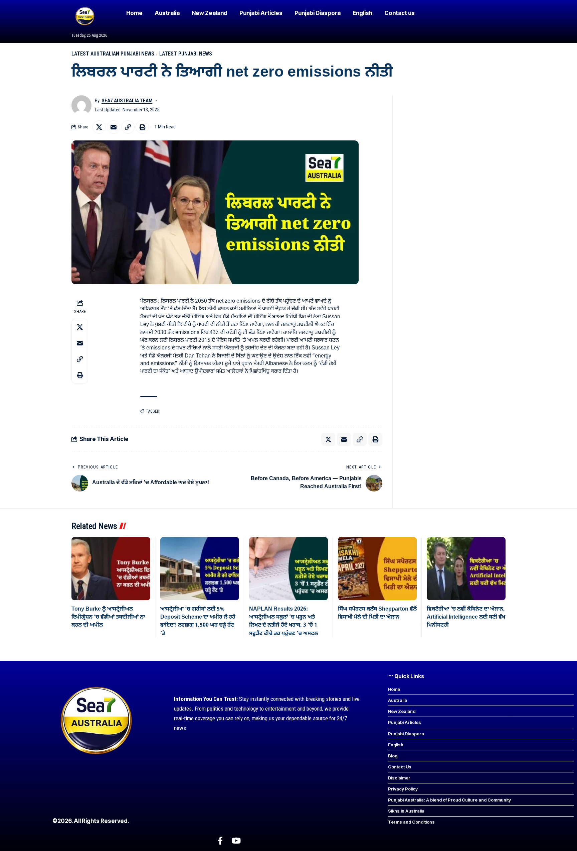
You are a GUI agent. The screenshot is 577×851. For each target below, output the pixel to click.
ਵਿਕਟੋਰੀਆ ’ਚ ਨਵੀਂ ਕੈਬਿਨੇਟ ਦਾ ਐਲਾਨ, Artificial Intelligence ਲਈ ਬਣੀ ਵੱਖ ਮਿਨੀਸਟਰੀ (466, 617)
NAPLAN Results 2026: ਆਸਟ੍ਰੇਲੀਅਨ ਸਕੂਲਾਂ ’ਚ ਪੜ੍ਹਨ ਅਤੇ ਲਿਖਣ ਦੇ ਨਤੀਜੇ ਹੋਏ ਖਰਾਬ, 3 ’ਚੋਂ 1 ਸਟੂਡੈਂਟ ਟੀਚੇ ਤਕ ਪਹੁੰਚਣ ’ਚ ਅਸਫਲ (283, 621)
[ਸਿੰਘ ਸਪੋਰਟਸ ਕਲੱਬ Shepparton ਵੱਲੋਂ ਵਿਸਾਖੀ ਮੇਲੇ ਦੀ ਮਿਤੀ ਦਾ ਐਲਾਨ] (377, 568)
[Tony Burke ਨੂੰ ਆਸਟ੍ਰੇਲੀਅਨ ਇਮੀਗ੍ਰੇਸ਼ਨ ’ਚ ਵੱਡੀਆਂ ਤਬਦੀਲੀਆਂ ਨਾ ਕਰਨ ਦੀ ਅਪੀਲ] (110, 568)
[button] (128, 127)
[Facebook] (220, 841)
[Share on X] (99, 127)
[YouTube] (236, 841)
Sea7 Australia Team (127, 101)
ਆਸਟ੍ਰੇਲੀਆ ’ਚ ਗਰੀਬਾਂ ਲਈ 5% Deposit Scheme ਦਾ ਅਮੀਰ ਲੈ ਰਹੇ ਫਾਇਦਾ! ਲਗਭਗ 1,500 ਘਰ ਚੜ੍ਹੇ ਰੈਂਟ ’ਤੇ (197, 621)
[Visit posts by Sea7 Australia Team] (81, 105)
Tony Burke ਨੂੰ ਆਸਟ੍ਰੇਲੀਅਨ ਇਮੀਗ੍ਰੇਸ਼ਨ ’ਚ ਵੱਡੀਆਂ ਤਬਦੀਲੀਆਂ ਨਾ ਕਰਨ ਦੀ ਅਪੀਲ (108, 617)
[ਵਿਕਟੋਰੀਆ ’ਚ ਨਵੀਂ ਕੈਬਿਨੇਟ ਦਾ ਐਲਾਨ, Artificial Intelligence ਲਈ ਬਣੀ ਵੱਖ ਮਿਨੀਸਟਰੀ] (466, 568)
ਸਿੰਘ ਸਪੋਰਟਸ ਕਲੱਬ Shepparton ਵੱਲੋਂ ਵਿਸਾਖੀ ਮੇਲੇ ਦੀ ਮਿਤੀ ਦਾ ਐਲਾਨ (377, 613)
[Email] (113, 127)
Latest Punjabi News (185, 53)
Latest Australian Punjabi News (112, 53)
